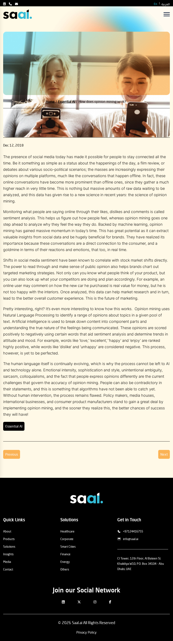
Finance (65, 554)
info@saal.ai (130, 539)
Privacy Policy (86, 632)
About (7, 531)
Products (9, 539)
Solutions (9, 546)
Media (7, 562)
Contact (8, 569)
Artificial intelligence (29, 321)
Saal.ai (77, 622)
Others (64, 569)
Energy (65, 562)
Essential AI (13, 426)
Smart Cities (68, 546)
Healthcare (67, 531)
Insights (8, 554)
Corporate (66, 539)
